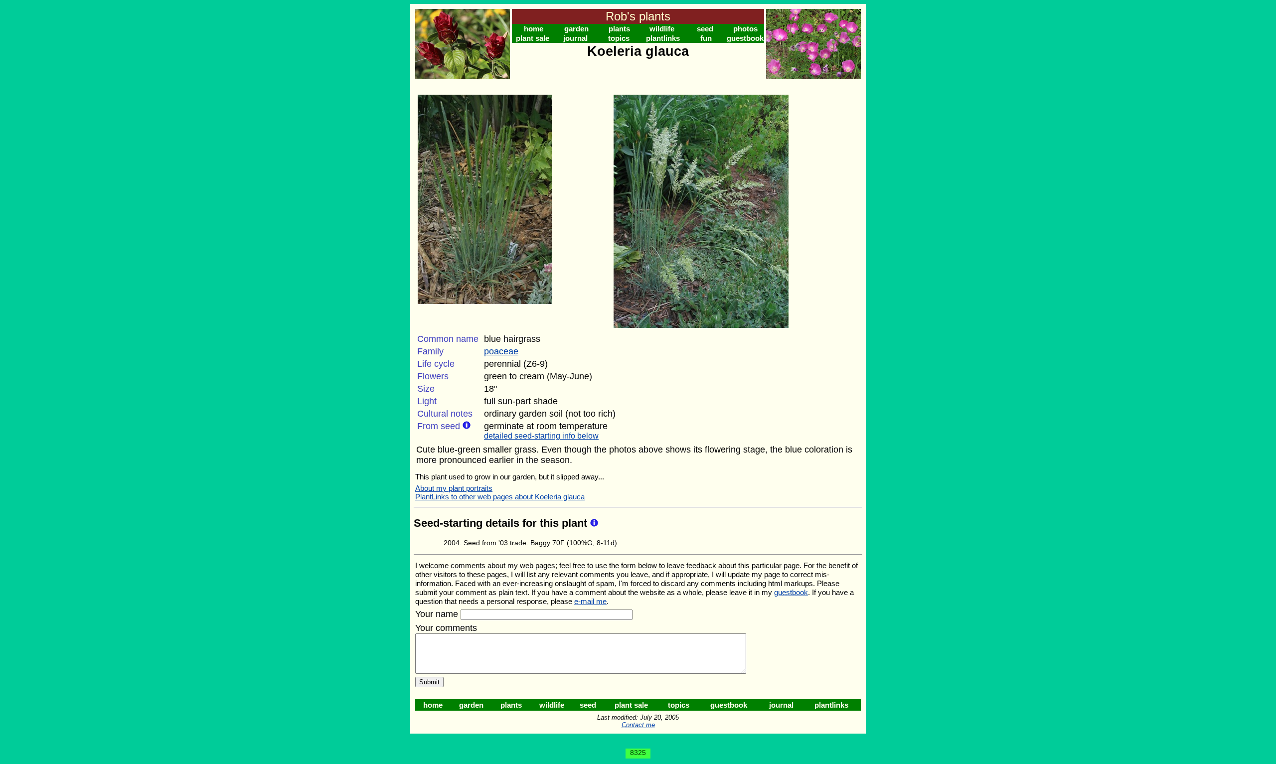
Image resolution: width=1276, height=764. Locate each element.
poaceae (501, 351)
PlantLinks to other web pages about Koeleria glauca (500, 496)
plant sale (532, 38)
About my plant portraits (453, 488)
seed (705, 28)
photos (745, 28)
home (533, 28)
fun (706, 38)
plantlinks (663, 38)
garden (576, 28)
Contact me (638, 725)
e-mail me (590, 601)
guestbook (745, 38)
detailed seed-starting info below (541, 436)
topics (619, 38)
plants (619, 28)
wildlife (661, 28)
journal (575, 38)
